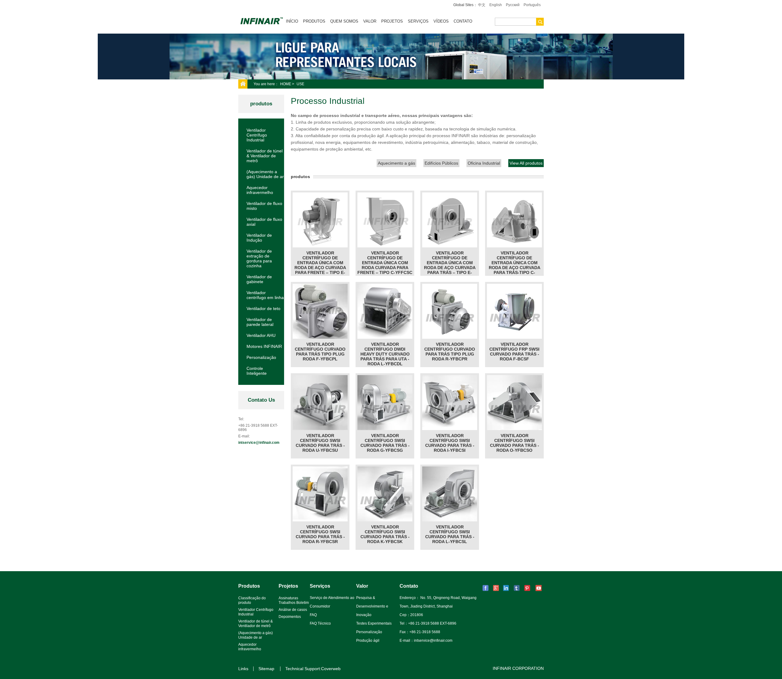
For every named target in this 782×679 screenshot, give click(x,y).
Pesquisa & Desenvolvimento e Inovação (372, 606)
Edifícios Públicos (441, 163)
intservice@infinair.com (259, 442)
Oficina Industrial (484, 163)
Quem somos (344, 21)
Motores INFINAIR (264, 346)
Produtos (314, 21)
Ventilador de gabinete (259, 279)
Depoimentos (290, 617)
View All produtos (526, 163)
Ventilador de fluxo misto (264, 206)
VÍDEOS (441, 21)
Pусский (513, 5)
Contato (463, 21)
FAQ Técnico (320, 623)
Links (243, 668)
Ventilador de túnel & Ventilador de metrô (265, 155)
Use (300, 84)
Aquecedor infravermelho (260, 190)
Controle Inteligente (257, 371)
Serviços (418, 21)
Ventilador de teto (263, 308)
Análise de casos (293, 610)
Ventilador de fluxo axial (264, 222)
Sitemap (266, 668)
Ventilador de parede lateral (260, 322)
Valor (369, 21)
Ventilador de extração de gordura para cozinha (259, 258)
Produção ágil (367, 640)
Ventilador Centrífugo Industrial (257, 135)
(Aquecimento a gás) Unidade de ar (265, 174)
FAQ (313, 615)
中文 (481, 5)
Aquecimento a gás (396, 163)
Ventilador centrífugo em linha (265, 295)
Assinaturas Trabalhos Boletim (294, 600)
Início (292, 21)
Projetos (392, 21)
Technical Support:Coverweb (313, 668)
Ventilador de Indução (259, 238)
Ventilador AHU (261, 335)
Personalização (261, 357)
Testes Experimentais (374, 623)
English (495, 5)
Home (285, 84)
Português (532, 5)
